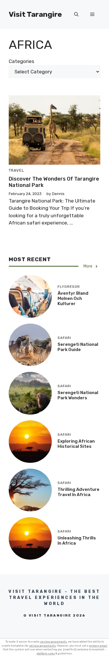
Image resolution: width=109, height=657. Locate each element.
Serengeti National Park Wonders (78, 395)
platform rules (46, 653)
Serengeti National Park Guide (78, 347)
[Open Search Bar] (76, 14)
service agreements (53, 641)
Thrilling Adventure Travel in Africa (78, 492)
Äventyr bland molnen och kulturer (73, 298)
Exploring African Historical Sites (76, 444)
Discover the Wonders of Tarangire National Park (54, 182)
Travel (16, 170)
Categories (21, 61)
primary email (98, 645)
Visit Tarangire (35, 14)
